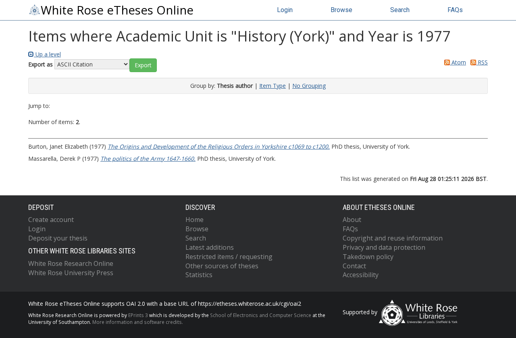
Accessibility (361, 274)
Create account (51, 219)
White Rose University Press (70, 272)
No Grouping (309, 85)
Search (400, 10)
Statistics (198, 274)
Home (194, 219)
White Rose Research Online (70, 263)
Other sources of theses (221, 265)
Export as (40, 64)
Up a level (47, 54)
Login (285, 10)
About (352, 219)
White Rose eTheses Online (117, 10)
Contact (354, 265)
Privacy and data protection (384, 247)
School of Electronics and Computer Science (260, 315)
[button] (143, 65)
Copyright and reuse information (393, 238)
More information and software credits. (137, 322)
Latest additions (209, 247)
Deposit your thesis (57, 238)
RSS (482, 62)
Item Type (272, 85)
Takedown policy (368, 256)
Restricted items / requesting (229, 256)
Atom (458, 62)
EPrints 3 (138, 315)
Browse (341, 10)
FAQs (455, 10)
